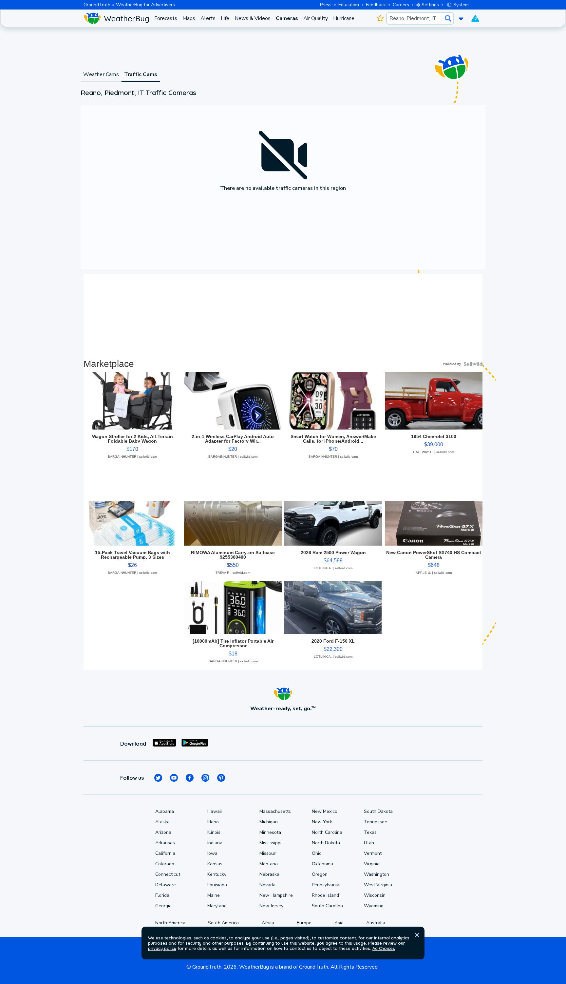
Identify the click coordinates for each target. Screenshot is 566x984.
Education (348, 5)
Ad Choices (383, 948)
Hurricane (343, 18)
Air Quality (315, 18)
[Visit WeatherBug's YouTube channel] (174, 778)
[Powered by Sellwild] (472, 364)
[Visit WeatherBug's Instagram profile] (205, 778)
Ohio (317, 853)
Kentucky (216, 874)
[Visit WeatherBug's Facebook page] (190, 778)
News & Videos (253, 18)
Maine (213, 895)
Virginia (372, 864)
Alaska (162, 822)
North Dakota (326, 843)
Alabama (164, 811)
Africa (268, 923)
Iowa (212, 853)
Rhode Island (325, 895)
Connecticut (167, 874)
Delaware (165, 885)
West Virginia (378, 885)
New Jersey (271, 906)
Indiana (214, 843)
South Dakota (378, 811)
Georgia (163, 906)
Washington (376, 874)
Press (325, 5)
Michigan (268, 822)
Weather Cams (101, 74)
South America (223, 923)
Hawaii (214, 811)
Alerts (208, 18)
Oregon (320, 874)
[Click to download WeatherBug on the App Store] (164, 744)
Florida (162, 895)
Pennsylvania (325, 885)
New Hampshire (276, 895)
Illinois (213, 832)
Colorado (164, 864)
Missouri (267, 853)
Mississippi (270, 843)
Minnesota (270, 832)
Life (225, 18)
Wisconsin (375, 895)
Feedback (376, 5)
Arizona (163, 832)
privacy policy (162, 948)
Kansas (214, 864)
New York (322, 822)
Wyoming (374, 906)
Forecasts (165, 18)
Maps (188, 18)
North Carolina (327, 832)
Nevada (267, 885)
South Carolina (327, 906)
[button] (417, 935)
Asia (339, 923)
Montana (268, 864)
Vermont (373, 853)
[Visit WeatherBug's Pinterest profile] (221, 778)
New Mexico (324, 811)
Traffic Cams (140, 74)
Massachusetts (275, 811)
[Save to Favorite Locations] (380, 18)
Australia (375, 923)
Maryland (217, 906)
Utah (369, 843)
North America (170, 923)
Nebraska (269, 874)
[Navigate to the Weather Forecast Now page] (116, 18)
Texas (370, 832)
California (165, 853)
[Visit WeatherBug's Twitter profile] (158, 778)
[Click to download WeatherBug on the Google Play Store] (194, 744)
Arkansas (165, 843)
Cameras (287, 18)
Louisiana (217, 885)
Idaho (213, 822)
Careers (401, 5)
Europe (304, 923)
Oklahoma (322, 864)
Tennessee (375, 822)
